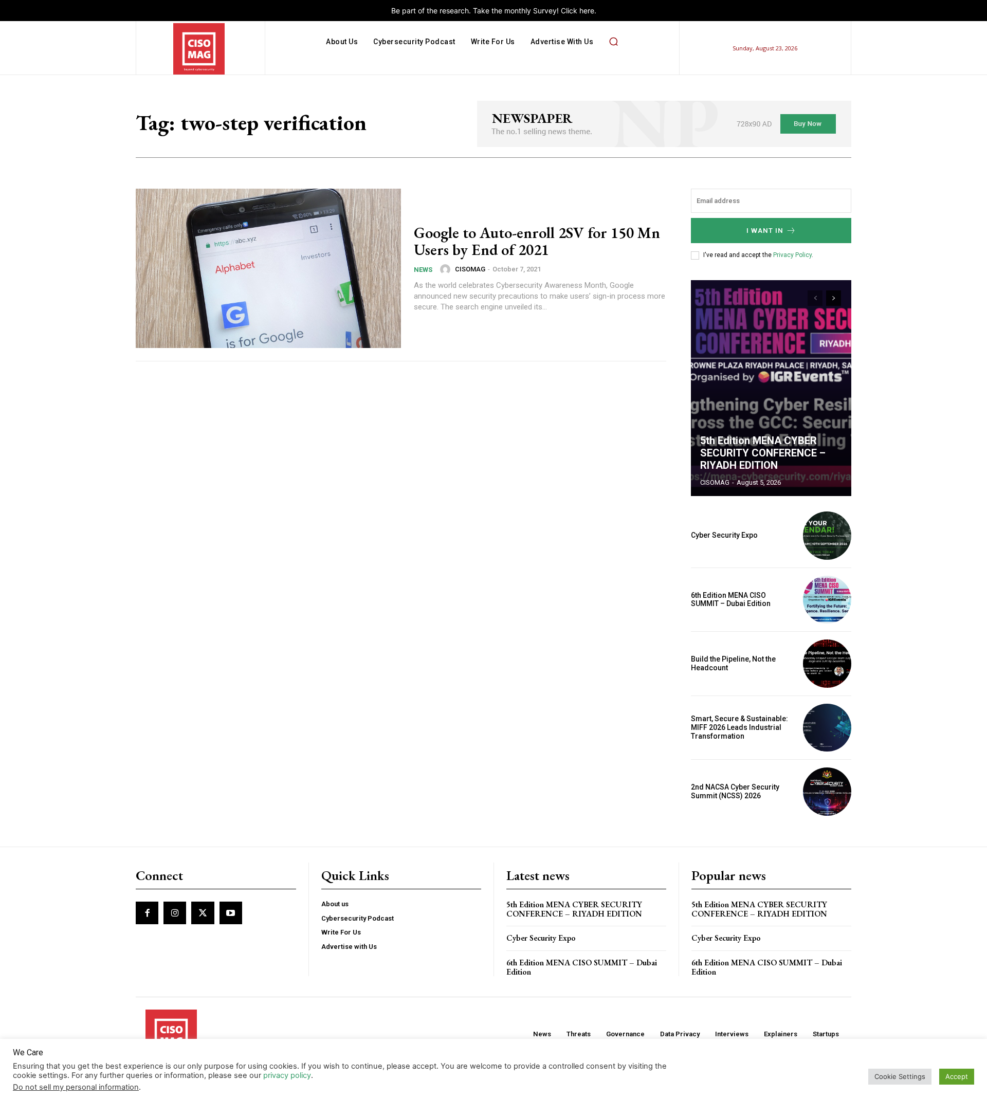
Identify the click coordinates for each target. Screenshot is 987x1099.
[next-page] (833, 298)
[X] (202, 913)
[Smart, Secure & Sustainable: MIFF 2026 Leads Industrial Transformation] (827, 728)
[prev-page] (815, 298)
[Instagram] (174, 913)
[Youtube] (231, 913)
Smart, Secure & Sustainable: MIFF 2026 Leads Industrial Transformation (739, 727)
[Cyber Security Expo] (827, 535)
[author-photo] (446, 269)
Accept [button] (956, 1076)
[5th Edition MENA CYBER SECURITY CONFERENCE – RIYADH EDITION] (771, 388)
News (423, 269)
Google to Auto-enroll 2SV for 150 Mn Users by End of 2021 (537, 241)
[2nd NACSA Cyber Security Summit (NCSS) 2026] (827, 791)
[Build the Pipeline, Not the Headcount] (827, 663)
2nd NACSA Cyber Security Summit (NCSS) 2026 (735, 791)
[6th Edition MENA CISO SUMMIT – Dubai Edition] (827, 600)
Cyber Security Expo (724, 535)
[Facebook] (147, 913)
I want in (764, 230)
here (586, 10)
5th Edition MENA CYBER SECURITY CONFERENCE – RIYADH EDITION (763, 452)
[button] (613, 41)
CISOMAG (470, 269)
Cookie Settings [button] (899, 1076)
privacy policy (287, 1075)
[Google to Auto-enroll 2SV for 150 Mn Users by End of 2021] (268, 268)
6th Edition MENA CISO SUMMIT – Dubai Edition (731, 599)
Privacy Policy (792, 255)
